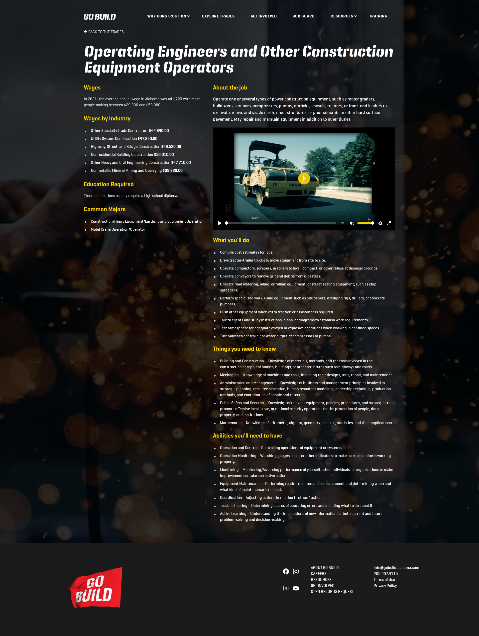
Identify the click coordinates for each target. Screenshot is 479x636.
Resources (342, 16)
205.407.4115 (386, 574)
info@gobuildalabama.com (396, 568)
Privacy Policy (385, 586)
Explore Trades (218, 16)
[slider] (281, 223)
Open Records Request (332, 592)
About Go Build (325, 568)
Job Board (304, 16)
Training (378, 16)
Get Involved (264, 16)
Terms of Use (384, 580)
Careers (319, 574)
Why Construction (166, 16)
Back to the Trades (105, 31)
